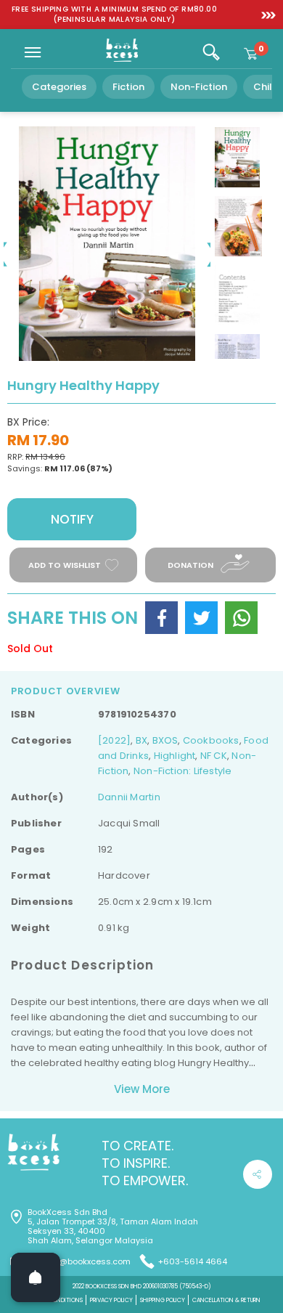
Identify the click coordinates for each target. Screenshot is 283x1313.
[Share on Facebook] (161, 617)
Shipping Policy (162, 1300)
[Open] (35, 1277)
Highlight (175, 756)
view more (142, 1089)
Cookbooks (211, 740)
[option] (114, 14)
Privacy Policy (111, 1300)
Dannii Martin (129, 797)
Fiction (128, 87)
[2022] (114, 740)
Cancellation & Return (226, 1300)
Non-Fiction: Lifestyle (183, 771)
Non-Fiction (199, 87)
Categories (59, 87)
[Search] (211, 52)
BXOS (165, 740)
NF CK (213, 756)
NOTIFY (72, 519)
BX (141, 740)
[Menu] (33, 52)
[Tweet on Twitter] (201, 617)
